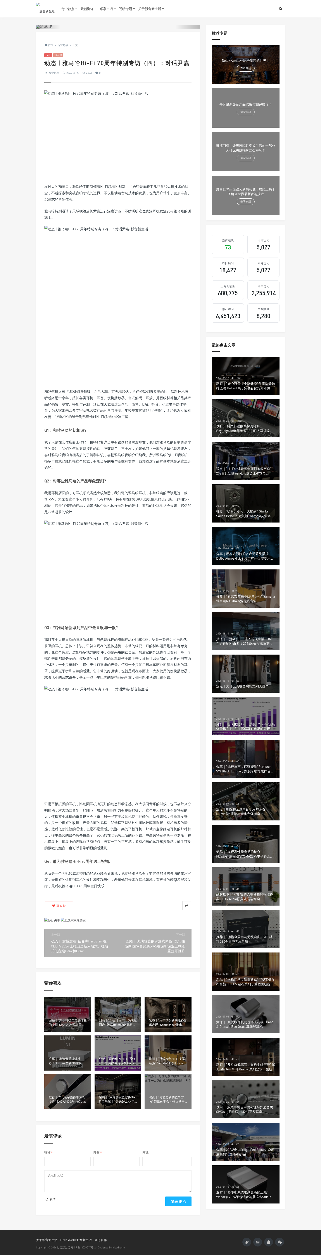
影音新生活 (63, 1247)
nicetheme (118, 1247)
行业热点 (67, 9)
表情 (52, 1199)
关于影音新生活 (149, 9)
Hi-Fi (48, 55)
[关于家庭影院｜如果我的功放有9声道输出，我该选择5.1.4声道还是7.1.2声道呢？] (73, 919)
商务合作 (101, 1240)
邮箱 (97, 1152)
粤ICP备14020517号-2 (83, 1247)
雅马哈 (58, 55)
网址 (145, 1152)
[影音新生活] (45, 8)
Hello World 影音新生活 (76, 1240)
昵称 (48, 1152)
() (61, 906)
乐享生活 (106, 9)
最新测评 (87, 9)
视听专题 (125, 9)
